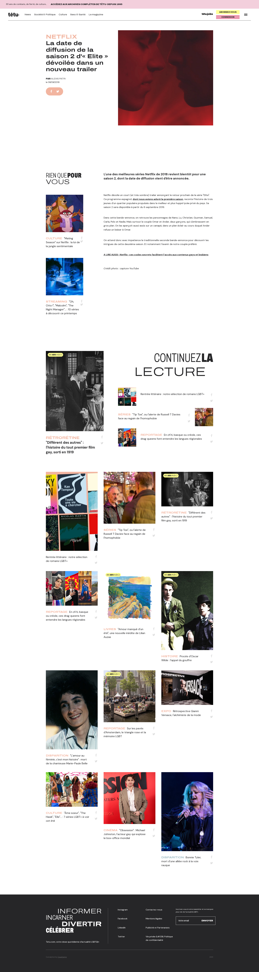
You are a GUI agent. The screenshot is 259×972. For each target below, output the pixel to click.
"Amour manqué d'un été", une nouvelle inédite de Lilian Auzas (124, 633)
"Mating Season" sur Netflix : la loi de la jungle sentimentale (63, 242)
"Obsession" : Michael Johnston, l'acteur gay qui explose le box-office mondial (125, 834)
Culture (63, 14)
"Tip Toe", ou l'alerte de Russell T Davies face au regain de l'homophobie (125, 533)
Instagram (123, 909)
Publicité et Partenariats (158, 927)
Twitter (121, 936)
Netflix (61, 37)
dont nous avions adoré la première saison (158, 199)
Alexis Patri (58, 79)
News (28, 14)
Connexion (227, 17)
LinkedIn (122, 927)
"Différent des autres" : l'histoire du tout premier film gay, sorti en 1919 (70, 447)
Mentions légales (154, 918)
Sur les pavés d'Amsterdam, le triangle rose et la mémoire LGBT (125, 732)
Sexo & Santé (77, 14)
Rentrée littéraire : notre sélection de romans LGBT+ (172, 394)
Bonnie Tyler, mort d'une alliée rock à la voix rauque (181, 861)
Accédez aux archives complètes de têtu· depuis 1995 (86, 4)
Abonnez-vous (228, 12)
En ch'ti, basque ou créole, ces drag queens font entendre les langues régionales (67, 615)
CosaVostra (62, 957)
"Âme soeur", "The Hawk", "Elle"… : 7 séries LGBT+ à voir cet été (67, 817)
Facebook (122, 918)
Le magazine (96, 14)
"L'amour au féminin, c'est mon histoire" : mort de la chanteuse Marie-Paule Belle (67, 759)
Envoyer (207, 920)
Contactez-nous (154, 909)
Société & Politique (44, 14)
